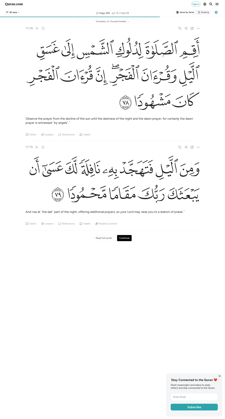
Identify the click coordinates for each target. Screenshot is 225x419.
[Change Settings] (216, 12)
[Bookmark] (43, 28)
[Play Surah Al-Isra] (37, 28)
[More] (198, 28)
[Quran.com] (14, 4)
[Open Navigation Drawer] (217, 4)
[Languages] (205, 4)
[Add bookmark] (97, 13)
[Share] (186, 28)
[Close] (219, 376)
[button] (13, 12)
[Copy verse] (179, 28)
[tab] (185, 12)
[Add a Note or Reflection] (192, 28)
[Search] (211, 4)
